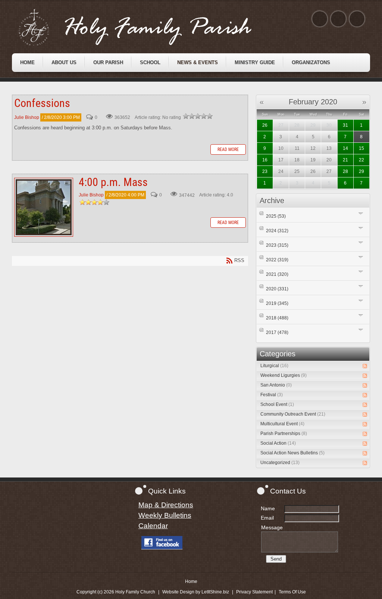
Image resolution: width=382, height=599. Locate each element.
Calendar (153, 526)
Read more (228, 149)
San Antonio (276, 385)
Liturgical (274, 365)
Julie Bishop (26, 117)
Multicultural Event (282, 423)
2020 (277, 288)
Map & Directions (165, 505)
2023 (277, 245)
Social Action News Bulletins (292, 452)
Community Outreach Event (292, 414)
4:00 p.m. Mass (44, 207)
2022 (277, 259)
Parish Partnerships (283, 433)
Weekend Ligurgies (283, 375)
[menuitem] (27, 62)
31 (345, 125)
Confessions (42, 103)
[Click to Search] (357, 18)
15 (361, 148)
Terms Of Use (292, 592)
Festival (271, 394)
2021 (277, 274)
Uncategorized (280, 462)
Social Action (278, 443)
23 (264, 171)
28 (345, 171)
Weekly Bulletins (164, 515)
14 (345, 148)
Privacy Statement (254, 592)
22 (361, 160)
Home (191, 581)
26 (264, 125)
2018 (277, 318)
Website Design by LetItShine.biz (195, 592)
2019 (277, 303)
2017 (277, 332)
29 (361, 171)
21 (345, 160)
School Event (277, 404)
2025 (276, 216)
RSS (365, 366)
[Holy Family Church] (144, 27)
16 (264, 160)
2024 (277, 230)
